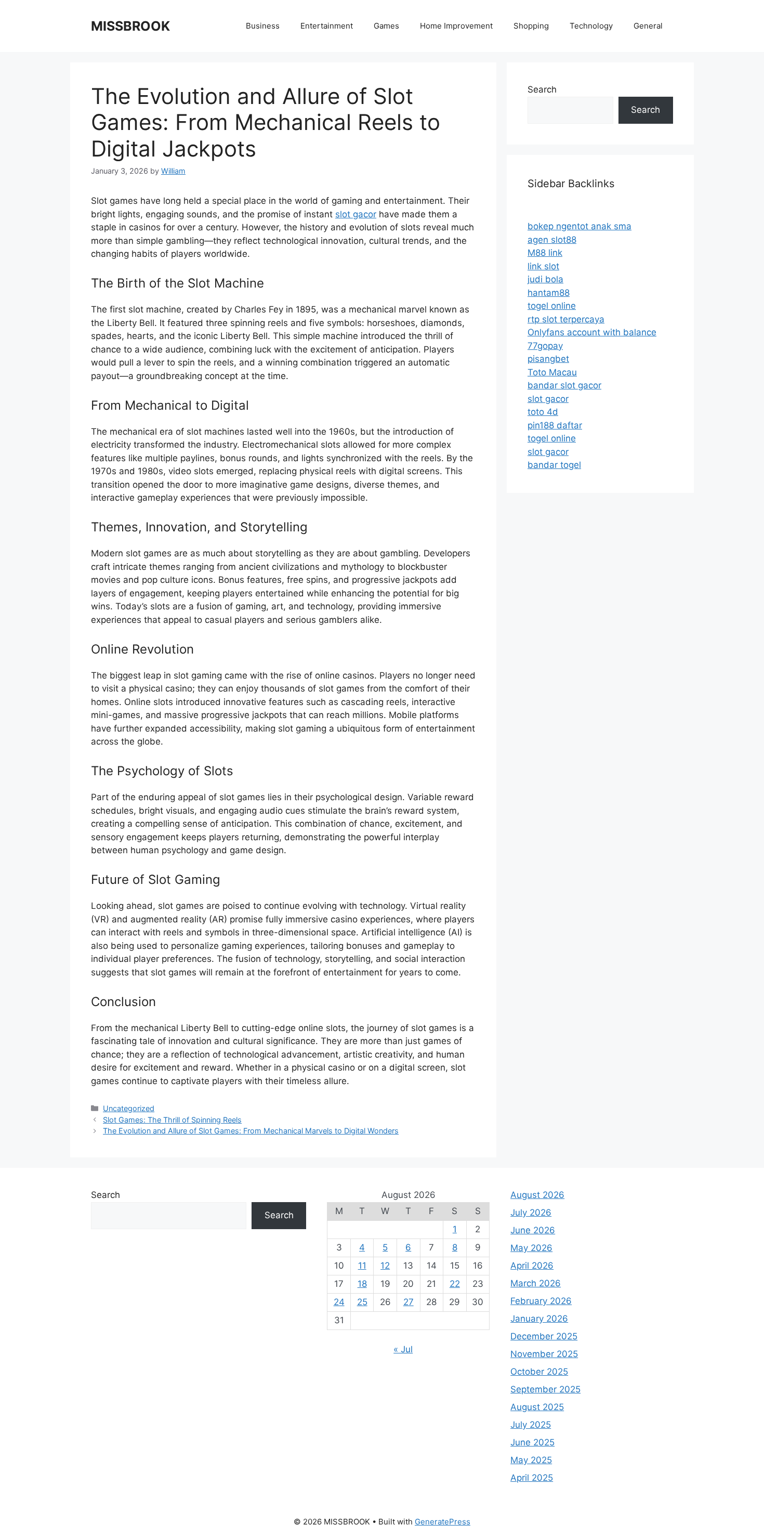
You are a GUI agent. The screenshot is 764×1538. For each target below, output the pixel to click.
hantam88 (549, 293)
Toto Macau (552, 372)
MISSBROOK (130, 26)
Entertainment (326, 26)
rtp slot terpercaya (566, 319)
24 (339, 1302)
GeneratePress (442, 1522)
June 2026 (532, 1230)
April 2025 (531, 1477)
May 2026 (531, 1248)
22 (455, 1284)
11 (362, 1265)
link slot (543, 266)
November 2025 (544, 1354)
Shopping (531, 26)
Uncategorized (128, 1108)
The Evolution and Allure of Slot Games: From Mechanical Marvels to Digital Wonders (251, 1130)
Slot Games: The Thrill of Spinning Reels (172, 1119)
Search (542, 89)
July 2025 (530, 1424)
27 (408, 1302)
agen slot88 (552, 239)
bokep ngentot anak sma (579, 226)
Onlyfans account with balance (592, 332)
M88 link (545, 252)
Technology (591, 26)
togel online (552, 306)
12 (385, 1265)
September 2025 (545, 1389)
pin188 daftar (555, 425)
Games (386, 26)
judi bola (545, 279)
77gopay (545, 346)
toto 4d (543, 412)
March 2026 (535, 1283)
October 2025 (539, 1371)
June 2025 (532, 1442)
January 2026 (539, 1318)
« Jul (403, 1349)
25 (362, 1302)
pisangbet (548, 359)
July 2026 (530, 1212)
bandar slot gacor (564, 385)
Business (263, 26)
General (648, 26)
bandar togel (554, 465)
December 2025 (543, 1336)
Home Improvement (456, 26)
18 (362, 1284)
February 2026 (541, 1301)
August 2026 (537, 1195)
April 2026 (532, 1265)
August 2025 (537, 1407)
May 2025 (531, 1460)
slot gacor (355, 214)
